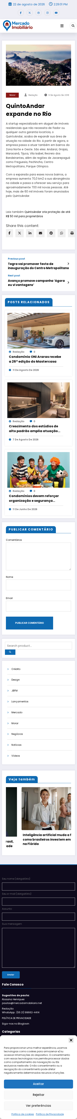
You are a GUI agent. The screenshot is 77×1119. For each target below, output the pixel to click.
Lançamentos (19, 701)
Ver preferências (38, 1106)
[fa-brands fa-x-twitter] (30, 13)
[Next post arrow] (68, 282)
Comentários (14, 540)
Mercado (16, 712)
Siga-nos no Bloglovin (15, 1023)
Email (9, 598)
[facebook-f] (21, 13)
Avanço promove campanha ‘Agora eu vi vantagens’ (36, 283)
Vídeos (15, 755)
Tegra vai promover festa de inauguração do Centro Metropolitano (38, 266)
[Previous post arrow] (68, 263)
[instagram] (47, 13)
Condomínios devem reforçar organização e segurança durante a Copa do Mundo (34, 498)
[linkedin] (30, 233)
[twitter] (19, 233)
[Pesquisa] (73, 26)
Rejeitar (38, 1095)
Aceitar (38, 1084)
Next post (14, 275)
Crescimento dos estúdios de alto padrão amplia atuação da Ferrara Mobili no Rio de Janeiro (33, 428)
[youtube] (56, 13)
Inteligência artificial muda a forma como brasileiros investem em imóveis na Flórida (37, 839)
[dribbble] (38, 13)
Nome (9, 577)
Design (15, 679)
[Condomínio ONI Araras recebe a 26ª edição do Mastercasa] (38, 330)
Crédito (15, 669)
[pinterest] (51, 233)
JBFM (14, 690)
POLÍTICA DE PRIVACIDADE (16, 1018)
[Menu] (62, 26)
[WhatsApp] (62, 233)
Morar (12, 95)
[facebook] (9, 233)
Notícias (16, 745)
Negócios (17, 734)
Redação (33, 95)
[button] (71, 1040)
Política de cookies (22, 1114)
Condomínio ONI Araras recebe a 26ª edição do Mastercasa (35, 359)
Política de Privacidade (50, 1114)
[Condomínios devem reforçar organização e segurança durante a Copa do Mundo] (38, 469)
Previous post (16, 258)
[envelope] (40, 233)
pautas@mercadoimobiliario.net (22, 1003)
